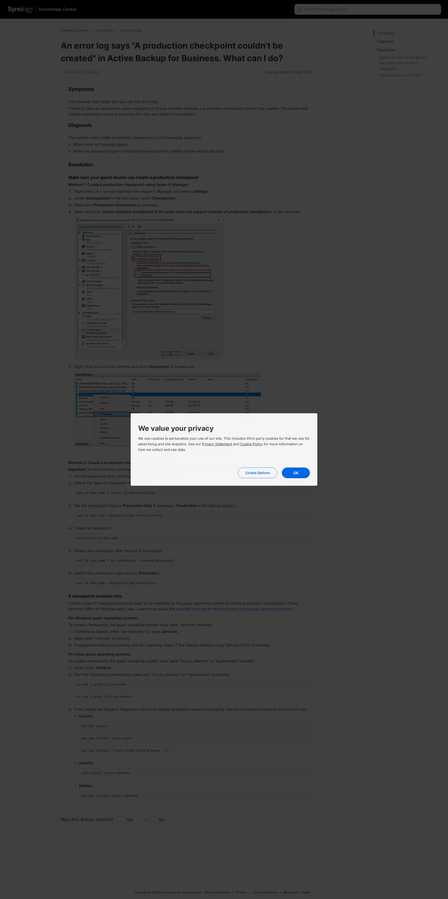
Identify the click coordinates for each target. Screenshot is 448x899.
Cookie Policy (251, 444)
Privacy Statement (217, 444)
